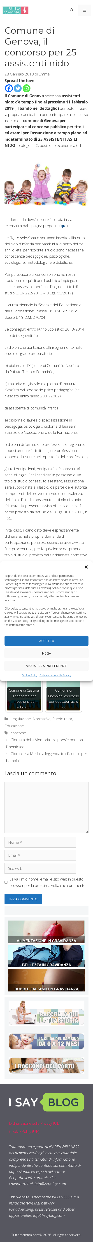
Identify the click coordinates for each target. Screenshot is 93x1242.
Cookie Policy (29, 675)
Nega (46, 653)
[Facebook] (9, 88)
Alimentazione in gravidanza (46, 941)
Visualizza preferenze (46, 665)
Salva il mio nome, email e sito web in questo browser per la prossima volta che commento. (47, 882)
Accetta (46, 640)
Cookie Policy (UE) (24, 1131)
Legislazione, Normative (31, 718)
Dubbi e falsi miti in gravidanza (46, 989)
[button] (86, 567)
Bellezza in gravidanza (46, 965)
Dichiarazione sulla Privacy (55, 675)
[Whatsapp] (26, 88)
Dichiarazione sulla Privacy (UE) (34, 1123)
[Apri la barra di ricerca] (71, 10)
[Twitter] (18, 88)
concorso (18, 732)
